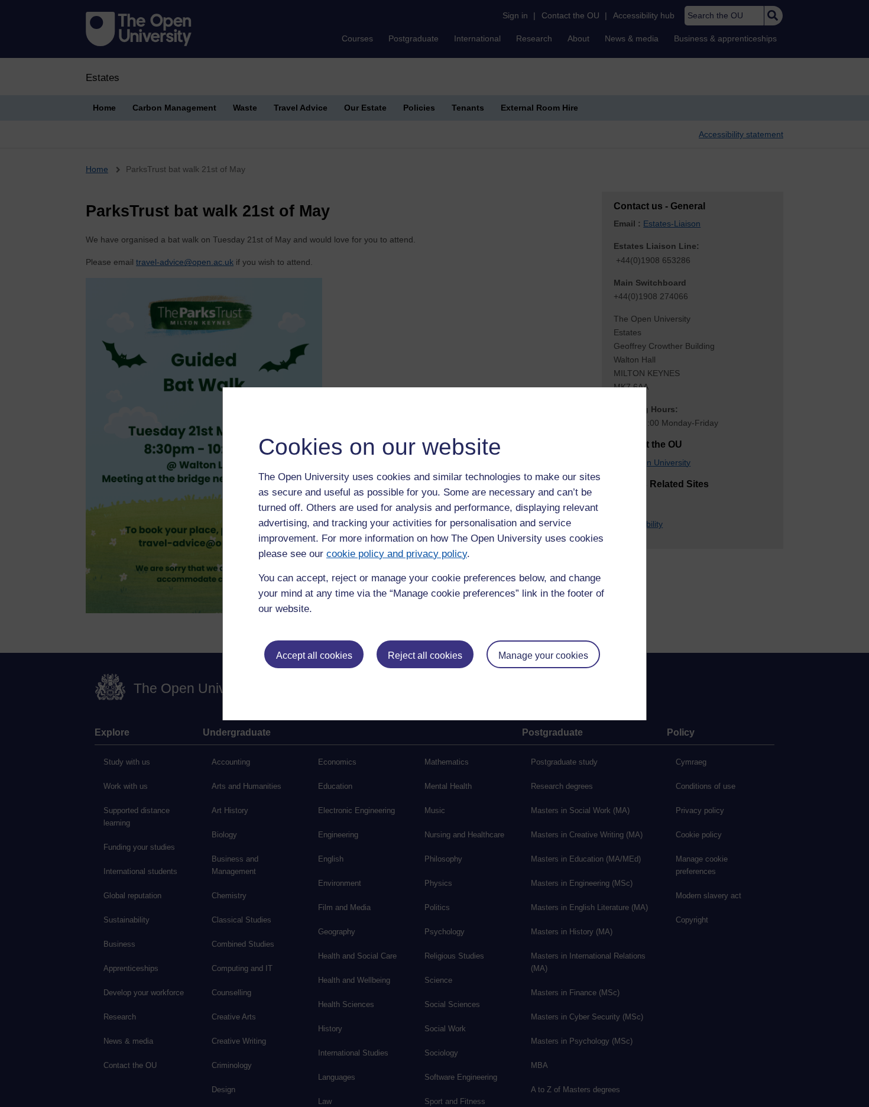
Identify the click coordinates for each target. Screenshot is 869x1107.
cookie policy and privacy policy (396, 553)
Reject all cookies (425, 655)
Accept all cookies (314, 655)
